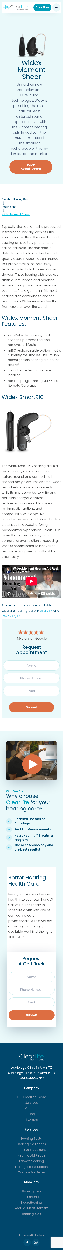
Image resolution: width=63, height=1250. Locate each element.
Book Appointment (31, 167)
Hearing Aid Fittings (31, 1144)
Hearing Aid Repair (31, 1155)
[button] (56, 7)
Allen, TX (46, 611)
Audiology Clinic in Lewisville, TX (31, 1073)
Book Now (42, 7)
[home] (16, 7)
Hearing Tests (31, 1138)
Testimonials (31, 1197)
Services (31, 1103)
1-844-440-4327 (31, 1078)
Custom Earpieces (31, 1172)
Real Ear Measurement (31, 1208)
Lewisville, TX (11, 616)
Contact (31, 1108)
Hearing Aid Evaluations (31, 1167)
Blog (31, 1114)
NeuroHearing (31, 1202)
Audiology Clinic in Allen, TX (31, 1068)
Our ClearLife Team (31, 1097)
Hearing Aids (9, 207)
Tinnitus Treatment (31, 1150)
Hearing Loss (31, 1191)
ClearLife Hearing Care (15, 199)
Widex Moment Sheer (16, 214)
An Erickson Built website (31, 1235)
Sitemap (31, 1119)
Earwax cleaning (31, 1161)
